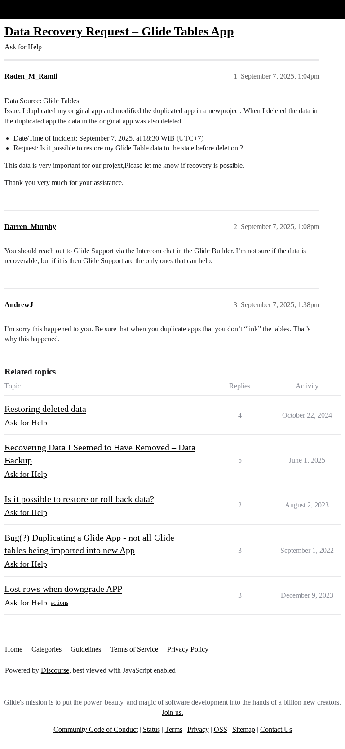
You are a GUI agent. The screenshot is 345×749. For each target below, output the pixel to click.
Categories (46, 649)
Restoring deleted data (45, 409)
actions (59, 602)
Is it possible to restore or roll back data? (79, 499)
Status (151, 729)
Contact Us (276, 729)
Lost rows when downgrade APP (63, 589)
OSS (220, 729)
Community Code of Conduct (95, 729)
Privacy (198, 729)
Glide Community (30, 9)
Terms (173, 729)
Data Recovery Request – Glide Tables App (119, 31)
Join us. (172, 712)
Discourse (55, 670)
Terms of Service (134, 649)
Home (13, 649)
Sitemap (243, 729)
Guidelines (86, 649)
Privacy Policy (187, 649)
